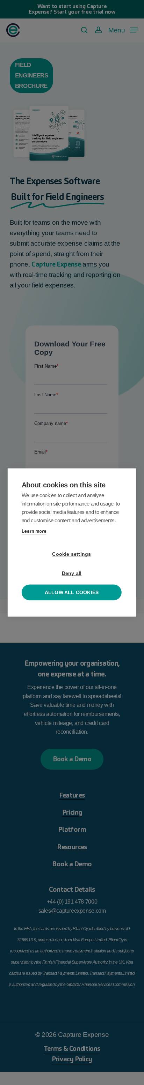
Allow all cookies (72, 592)
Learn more (34, 531)
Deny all (72, 573)
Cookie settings (71, 554)
